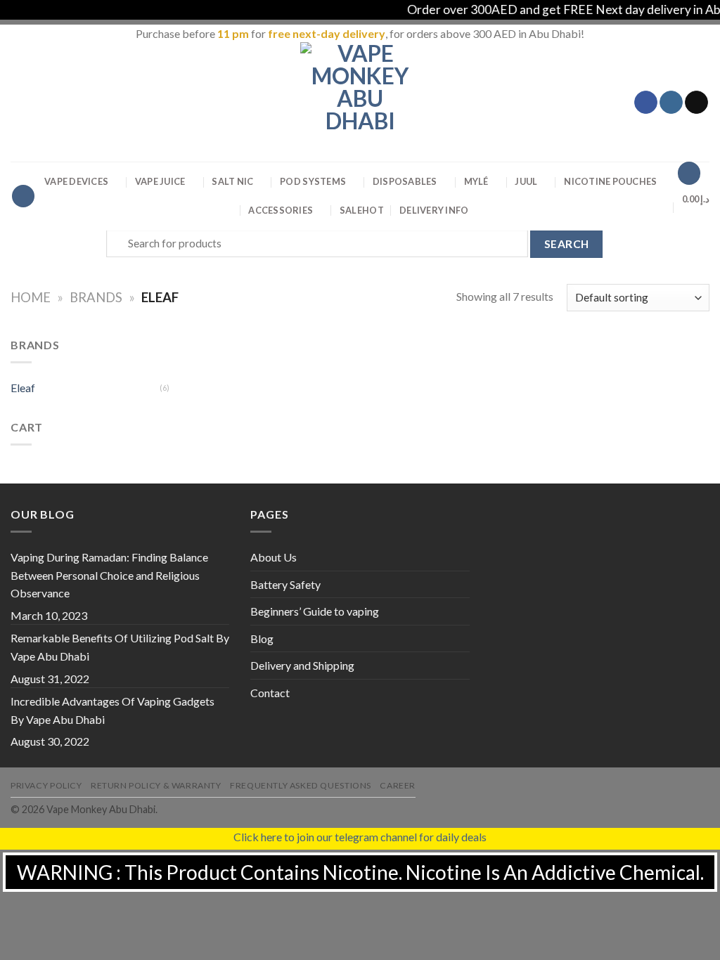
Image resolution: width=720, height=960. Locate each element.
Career (398, 785)
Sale (362, 210)
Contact (270, 692)
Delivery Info (433, 210)
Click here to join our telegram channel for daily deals (360, 836)
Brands (96, 297)
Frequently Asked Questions (300, 785)
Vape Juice (160, 181)
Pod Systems (313, 181)
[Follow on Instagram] (671, 103)
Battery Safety (285, 584)
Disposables (405, 181)
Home (31, 297)
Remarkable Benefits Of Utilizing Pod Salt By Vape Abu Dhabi (120, 647)
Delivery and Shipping (302, 665)
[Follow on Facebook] (645, 103)
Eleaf (23, 387)
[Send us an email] (696, 103)
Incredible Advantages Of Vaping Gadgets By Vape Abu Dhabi (112, 710)
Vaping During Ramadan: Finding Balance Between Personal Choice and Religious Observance (109, 574)
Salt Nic (232, 181)
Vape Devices (76, 181)
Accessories (280, 210)
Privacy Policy (46, 785)
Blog (262, 638)
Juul (526, 181)
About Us (273, 557)
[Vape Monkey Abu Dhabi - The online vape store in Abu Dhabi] (360, 102)
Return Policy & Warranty (156, 785)
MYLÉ (476, 181)
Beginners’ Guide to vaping (314, 611)
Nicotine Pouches (610, 181)
